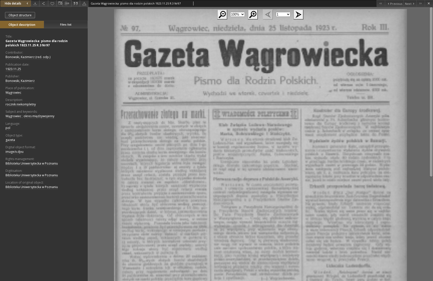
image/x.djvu (15, 152)
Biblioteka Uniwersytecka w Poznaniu (32, 163)
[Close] (429, 3)
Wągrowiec (13, 92)
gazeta (10, 140)
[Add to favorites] (52, 3)
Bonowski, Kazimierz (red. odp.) (28, 57)
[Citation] (75, 3)
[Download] (35, 3)
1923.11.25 (13, 69)
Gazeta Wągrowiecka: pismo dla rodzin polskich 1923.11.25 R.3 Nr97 (37, 43)
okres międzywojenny (39, 116)
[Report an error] (84, 3)
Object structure (20, 15)
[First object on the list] (381, 3)
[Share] (43, 3)
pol (8, 128)
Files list (65, 24)
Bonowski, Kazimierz (20, 81)
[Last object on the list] (420, 3)
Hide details (13, 3)
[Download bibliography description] (67, 3)
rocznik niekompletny (21, 104)
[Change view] (60, 3)
